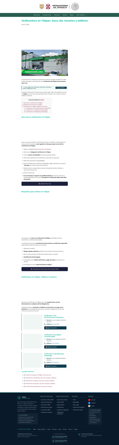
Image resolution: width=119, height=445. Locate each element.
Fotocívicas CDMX (45, 405)
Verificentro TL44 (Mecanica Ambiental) (35, 111)
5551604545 (55, 343)
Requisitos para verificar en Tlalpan (32, 104)
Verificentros (60, 407)
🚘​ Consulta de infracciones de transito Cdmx (45, 269)
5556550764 (55, 362)
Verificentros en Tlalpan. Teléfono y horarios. (34, 106)
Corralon (65, 15)
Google (92, 406)
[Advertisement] (44, 38)
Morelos (65, 429)
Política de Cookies (78, 410)
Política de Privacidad (78, 407)
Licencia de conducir (62, 399)
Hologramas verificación (60, 413)
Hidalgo (76, 429)
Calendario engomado (63, 410)
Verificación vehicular (46, 412)
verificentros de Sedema (44, 149)
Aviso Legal (76, 405)
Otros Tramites (80, 15)
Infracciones (37, 15)
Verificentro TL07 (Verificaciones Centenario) (37, 108)
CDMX (34, 429)
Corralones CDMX (45, 410)
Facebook (93, 403)
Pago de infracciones (46, 402)
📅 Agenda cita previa (51, 328)
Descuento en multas (46, 407)
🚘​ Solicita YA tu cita (44, 184)
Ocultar (41, 100)
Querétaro (54, 429)
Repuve (72, 15)
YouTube (93, 399)
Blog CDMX (76, 402)
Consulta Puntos (47, 15)
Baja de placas (60, 405)
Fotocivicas (57, 15)
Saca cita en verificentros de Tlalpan (32, 103)
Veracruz (70, 429)
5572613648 (55, 324)
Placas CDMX (60, 402)
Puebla (48, 429)
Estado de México (41, 429)
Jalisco (59, 429)
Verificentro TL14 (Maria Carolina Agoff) (36, 110)
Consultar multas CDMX (47, 399)
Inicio (74, 399)
